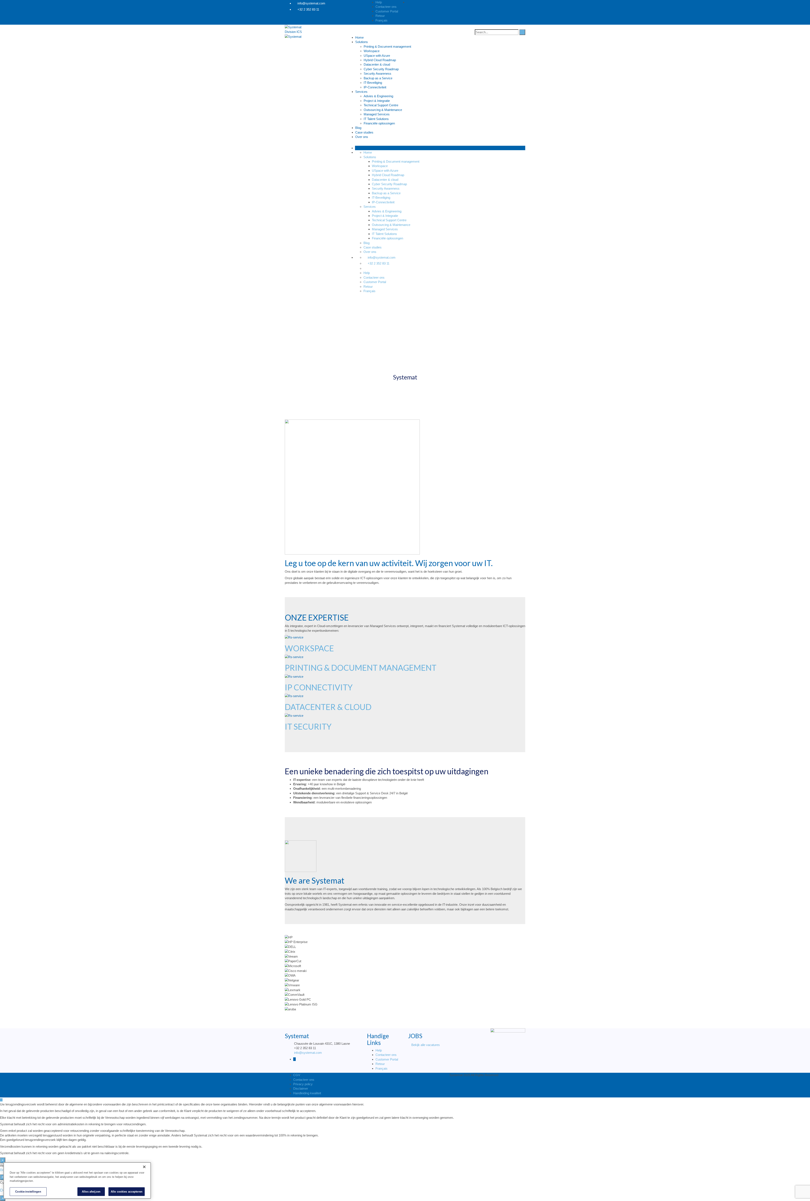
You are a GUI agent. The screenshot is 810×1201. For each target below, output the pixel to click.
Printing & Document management (387, 46)
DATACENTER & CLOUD (328, 707)
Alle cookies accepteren (126, 1191)
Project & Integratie (377, 101)
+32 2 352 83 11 (308, 9)
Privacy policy (303, 1084)
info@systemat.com (311, 3)
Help (378, 1050)
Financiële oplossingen (379, 123)
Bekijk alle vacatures (425, 1045)
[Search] (522, 32)
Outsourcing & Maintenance (383, 110)
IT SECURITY (308, 726)
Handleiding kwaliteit (307, 1093)
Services (361, 91)
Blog (358, 128)
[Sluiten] (144, 1166)
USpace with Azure (377, 55)
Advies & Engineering (378, 96)
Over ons (361, 137)
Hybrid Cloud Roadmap (380, 60)
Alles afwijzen (91, 1191)
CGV (296, 1075)
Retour (380, 1064)
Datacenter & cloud (377, 64)
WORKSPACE (309, 648)
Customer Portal (386, 1059)
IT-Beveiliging (373, 82)
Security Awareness (377, 73)
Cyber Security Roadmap (381, 69)
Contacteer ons (386, 1055)
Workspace (371, 51)
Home (359, 37)
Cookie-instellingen (28, 1191)
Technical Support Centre (381, 105)
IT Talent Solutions (376, 119)
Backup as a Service (378, 78)
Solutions (361, 42)
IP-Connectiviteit (375, 87)
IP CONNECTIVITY (319, 687)
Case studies (364, 132)
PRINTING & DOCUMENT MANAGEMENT (360, 667)
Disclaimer (300, 1088)
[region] (77, 1180)
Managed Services (377, 114)
